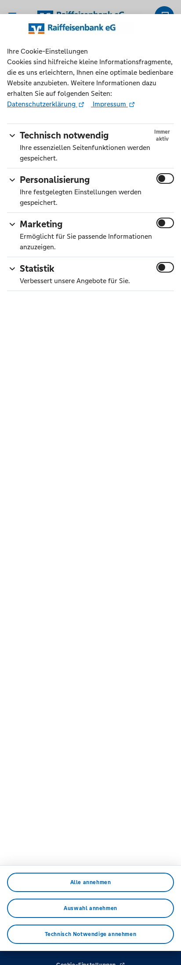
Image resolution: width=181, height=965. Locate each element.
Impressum (109, 104)
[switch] (165, 178)
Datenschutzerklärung (42, 104)
